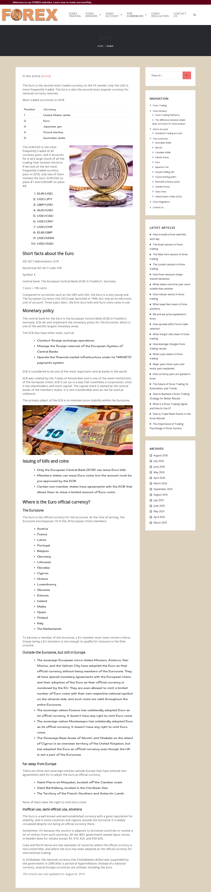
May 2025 (159, 511)
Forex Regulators (160, 15)
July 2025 (159, 500)
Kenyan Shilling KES (165, 171)
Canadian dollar (163, 152)
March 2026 (160, 483)
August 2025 (161, 494)
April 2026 (159, 478)
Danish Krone (162, 157)
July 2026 (159, 461)
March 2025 (160, 522)
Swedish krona (162, 186)
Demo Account (112, 15)
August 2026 (161, 455)
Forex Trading (75, 15)
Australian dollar (163, 142)
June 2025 (159, 505)
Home (100, 46)
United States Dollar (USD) (168, 196)
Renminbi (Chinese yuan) (167, 181)
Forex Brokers (92, 15)
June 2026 (159, 466)
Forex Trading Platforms (167, 115)
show (45, 76)
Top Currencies (135, 15)
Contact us (180, 15)
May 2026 (159, 472)
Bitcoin (158, 147)
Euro (157, 162)
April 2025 (159, 517)
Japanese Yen (162, 167)
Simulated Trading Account (168, 133)
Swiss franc (161, 191)
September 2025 (163, 489)
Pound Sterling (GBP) (165, 176)
